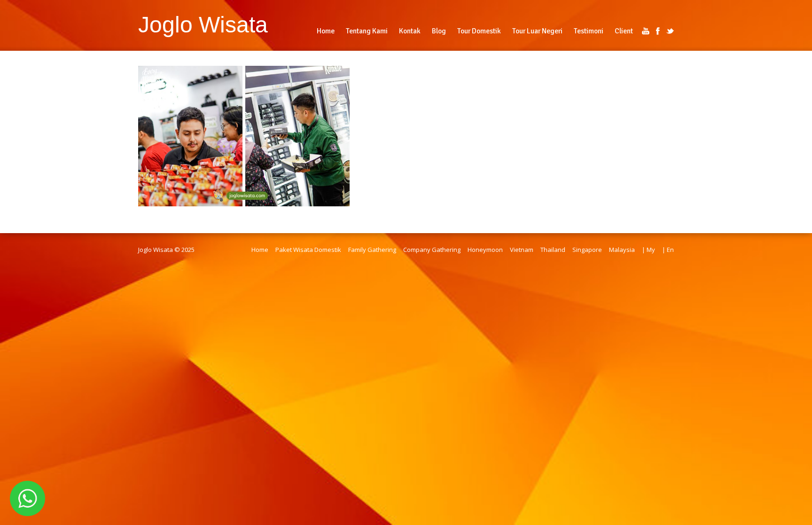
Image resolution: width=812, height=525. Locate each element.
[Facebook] (658, 31)
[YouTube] (645, 31)
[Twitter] (670, 31)
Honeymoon (485, 249)
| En (668, 249)
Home (259, 249)
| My (648, 249)
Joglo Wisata (203, 24)
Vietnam (521, 249)
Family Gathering (372, 249)
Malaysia (622, 249)
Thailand (552, 249)
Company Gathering (432, 249)
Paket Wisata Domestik (308, 249)
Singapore (587, 249)
